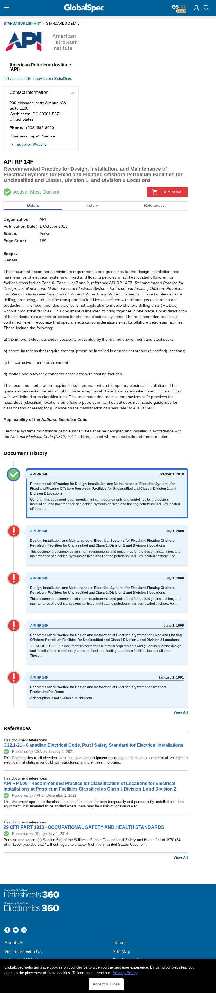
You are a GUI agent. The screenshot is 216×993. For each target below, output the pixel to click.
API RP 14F (39, 531)
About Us (13, 942)
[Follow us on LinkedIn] (24, 930)
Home (118, 942)
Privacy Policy (125, 973)
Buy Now (171, 192)
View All (181, 712)
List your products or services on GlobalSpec (38, 79)
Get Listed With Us (23, 951)
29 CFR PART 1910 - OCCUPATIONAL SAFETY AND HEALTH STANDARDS (84, 827)
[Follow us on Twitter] (16, 930)
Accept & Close (106, 984)
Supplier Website (32, 144)
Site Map (121, 951)
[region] (108, 976)
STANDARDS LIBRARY (22, 24)
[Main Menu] (7, 8)
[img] (196, 7)
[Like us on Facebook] (7, 930)
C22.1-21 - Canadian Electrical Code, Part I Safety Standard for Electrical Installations (93, 745)
